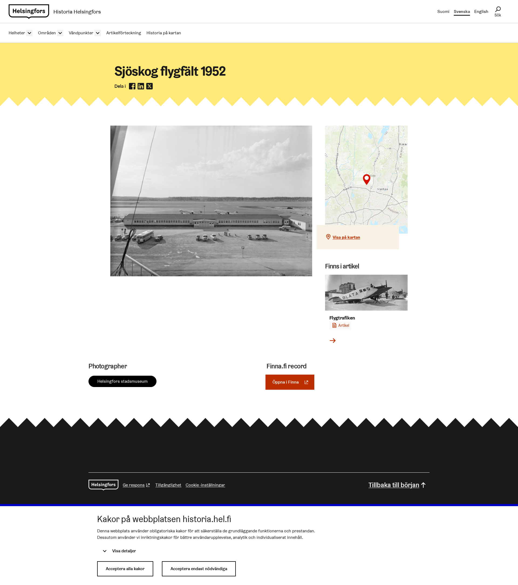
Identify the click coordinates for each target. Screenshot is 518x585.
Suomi (443, 11)
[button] (366, 179)
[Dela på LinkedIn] (141, 86)
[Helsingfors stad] (103, 485)
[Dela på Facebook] (132, 86)
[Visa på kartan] (366, 180)
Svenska (462, 11)
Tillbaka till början (394, 485)
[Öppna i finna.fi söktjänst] (211, 275)
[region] (366, 180)
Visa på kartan (346, 237)
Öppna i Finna (293, 382)
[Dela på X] (149, 86)
